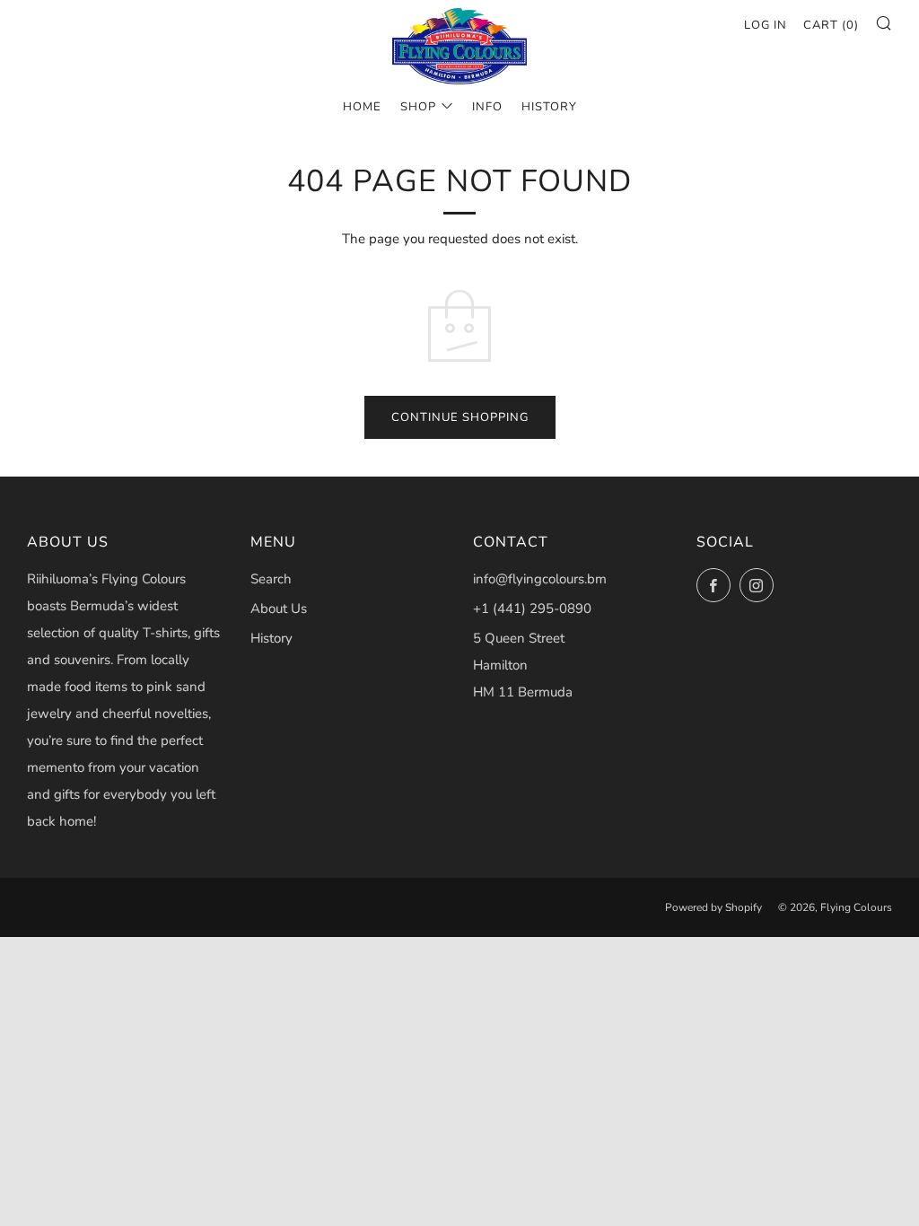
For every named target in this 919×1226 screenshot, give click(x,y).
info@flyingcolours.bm (540, 579)
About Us (278, 608)
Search (271, 579)
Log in (765, 25)
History (549, 107)
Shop (418, 107)
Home (362, 107)
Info (487, 107)
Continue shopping (460, 417)
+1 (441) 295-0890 (532, 608)
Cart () (831, 25)
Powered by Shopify (713, 907)
